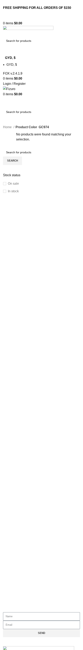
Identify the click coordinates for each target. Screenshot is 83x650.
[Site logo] (21, 18)
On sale (13, 183)
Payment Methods (20, 589)
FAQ (10, 469)
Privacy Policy (17, 451)
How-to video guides (21, 580)
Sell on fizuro (16, 525)
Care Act (13, 506)
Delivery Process (19, 571)
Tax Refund (15, 599)
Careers (13, 516)
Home (7, 127)
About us (13, 497)
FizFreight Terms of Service (26, 479)
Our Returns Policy (20, 562)
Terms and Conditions (22, 460)
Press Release (17, 534)
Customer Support (20, 552)
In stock (13, 191)
